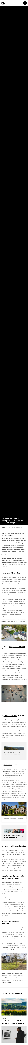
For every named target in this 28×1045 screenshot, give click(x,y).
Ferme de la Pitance (10, 846)
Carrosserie (8, 765)
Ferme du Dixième (10, 716)
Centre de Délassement (12, 921)
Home (2, 533)
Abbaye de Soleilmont (17, 647)
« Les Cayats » (14, 876)
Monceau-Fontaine (6, 882)
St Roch (13, 573)
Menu (25, 3)
